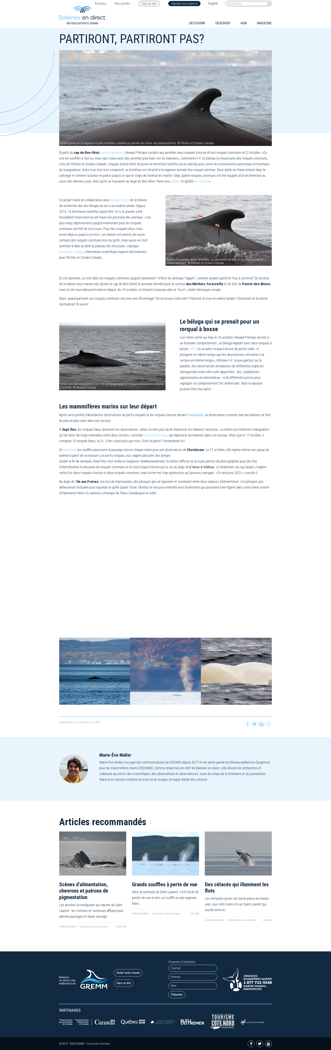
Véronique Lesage (71, 252)
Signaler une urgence (184, 3)
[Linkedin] (261, 724)
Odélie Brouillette (67, 926)
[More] (268, 724)
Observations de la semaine (73, 722)
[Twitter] (255, 724)
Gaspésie (69, 450)
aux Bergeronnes (112, 152)
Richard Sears (120, 200)
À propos (100, 3)
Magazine (264, 23)
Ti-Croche (202, 181)
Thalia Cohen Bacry (215, 920)
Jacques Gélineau (155, 435)
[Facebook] (248, 724)
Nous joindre (122, 3)
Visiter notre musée (128, 973)
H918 (193, 349)
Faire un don (149, 3)
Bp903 (176, 181)
